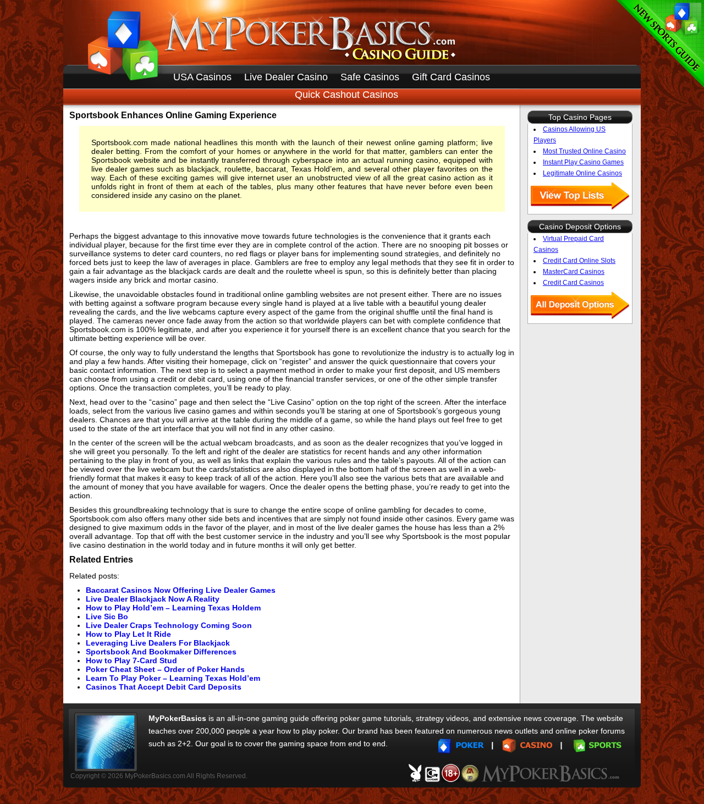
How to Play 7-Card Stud (131, 660)
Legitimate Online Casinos (582, 173)
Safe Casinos (369, 76)
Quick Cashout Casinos (346, 94)
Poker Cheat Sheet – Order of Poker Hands (165, 669)
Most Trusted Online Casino (584, 151)
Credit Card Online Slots (579, 261)
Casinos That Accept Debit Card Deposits (163, 686)
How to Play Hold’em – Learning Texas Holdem (173, 607)
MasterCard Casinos (573, 272)
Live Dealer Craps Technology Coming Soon (169, 625)
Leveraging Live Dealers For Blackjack (158, 642)
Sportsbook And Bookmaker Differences (161, 651)
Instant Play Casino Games (583, 162)
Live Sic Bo (107, 616)
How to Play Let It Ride (128, 634)
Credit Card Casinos (573, 283)
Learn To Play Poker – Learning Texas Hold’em (173, 678)
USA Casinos (202, 76)
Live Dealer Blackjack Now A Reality (152, 598)
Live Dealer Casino (286, 76)
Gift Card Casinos (451, 76)
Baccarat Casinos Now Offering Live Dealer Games (181, 590)
